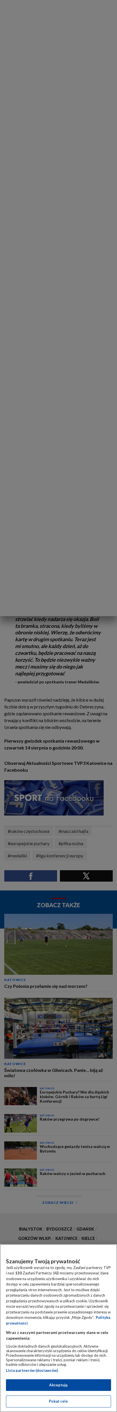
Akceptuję (58, 1385)
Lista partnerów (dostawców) (32, 1370)
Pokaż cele (58, 1401)
